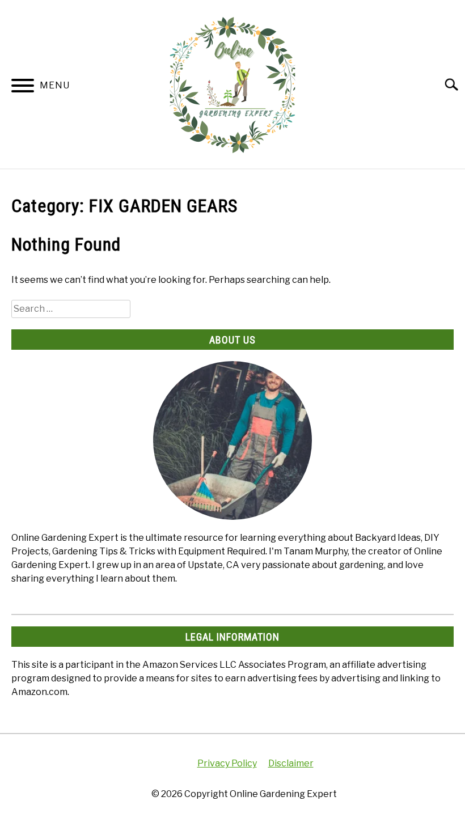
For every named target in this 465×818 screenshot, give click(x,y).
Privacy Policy (227, 763)
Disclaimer (291, 763)
